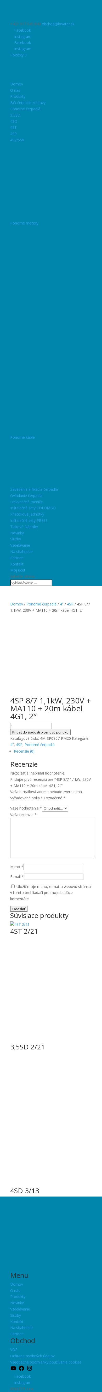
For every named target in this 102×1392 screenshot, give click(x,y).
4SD (13, 121)
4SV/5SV (17, 139)
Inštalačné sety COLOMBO (33, 507)
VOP (14, 1349)
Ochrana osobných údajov (32, 1355)
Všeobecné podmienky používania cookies (46, 1362)
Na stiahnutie (21, 551)
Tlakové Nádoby (24, 526)
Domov (16, 84)
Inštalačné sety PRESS (29, 520)
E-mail (17, 876)
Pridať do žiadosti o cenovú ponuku (40, 732)
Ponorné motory (24, 223)
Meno (16, 866)
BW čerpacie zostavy (28, 102)
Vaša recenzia (23, 814)
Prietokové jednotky (27, 514)
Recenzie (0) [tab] (24, 751)
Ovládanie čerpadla (26, 495)
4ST (13, 127)
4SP (13, 133)
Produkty (17, 96)
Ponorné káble (22, 437)
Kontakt (17, 564)
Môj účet (17, 570)
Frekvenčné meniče (26, 501)
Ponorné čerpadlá (25, 108)
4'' (62, 604)
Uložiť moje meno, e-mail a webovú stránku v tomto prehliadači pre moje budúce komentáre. (50, 893)
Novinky (17, 532)
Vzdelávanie (20, 545)
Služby (15, 538)
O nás (15, 90)
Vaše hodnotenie (26, 808)
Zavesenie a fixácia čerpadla (34, 489)
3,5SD (15, 115)
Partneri (17, 557)
